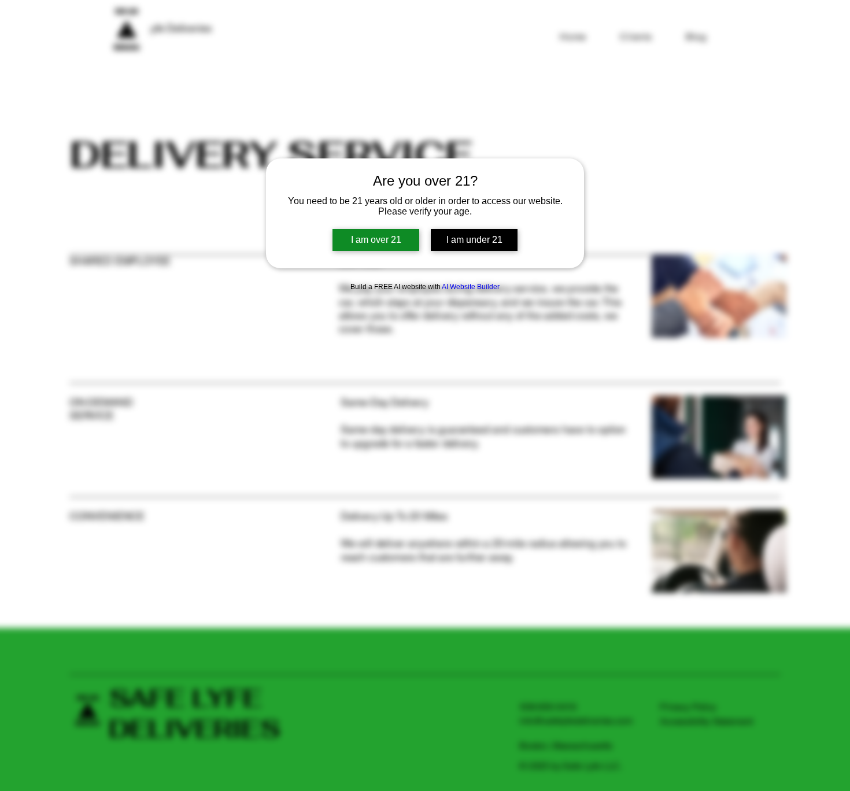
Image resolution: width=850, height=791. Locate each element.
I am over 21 (376, 240)
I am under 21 (474, 240)
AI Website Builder (471, 287)
